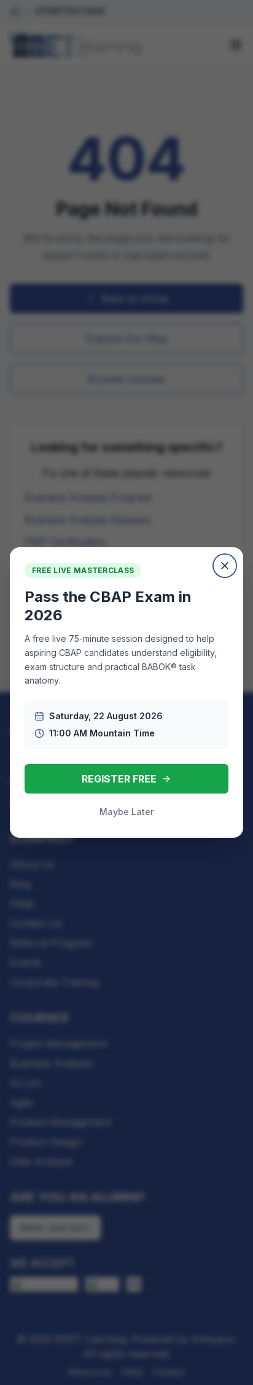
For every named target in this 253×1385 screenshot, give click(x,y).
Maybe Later (126, 811)
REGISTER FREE (119, 779)
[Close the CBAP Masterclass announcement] (225, 566)
